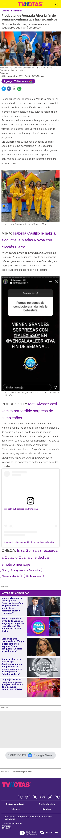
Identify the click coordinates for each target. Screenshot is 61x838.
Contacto (6, 826)
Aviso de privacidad (13, 823)
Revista (46, 809)
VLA (4, 570)
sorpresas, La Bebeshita (27, 570)
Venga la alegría (10, 576)
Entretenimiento (15, 804)
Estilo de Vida (47, 804)
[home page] (30, 4)
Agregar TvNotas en (16, 81)
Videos (16, 809)
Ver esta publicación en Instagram (21, 509)
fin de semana (33, 576)
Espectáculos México (11, 11)
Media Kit (6, 828)
